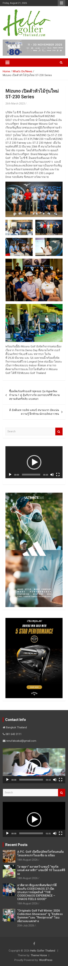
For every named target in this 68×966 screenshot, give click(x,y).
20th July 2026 (25, 925)
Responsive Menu (61, 3)
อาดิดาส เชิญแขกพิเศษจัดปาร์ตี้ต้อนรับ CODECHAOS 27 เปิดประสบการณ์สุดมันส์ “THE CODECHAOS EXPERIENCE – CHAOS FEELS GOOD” (37, 892)
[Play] (10, 474)
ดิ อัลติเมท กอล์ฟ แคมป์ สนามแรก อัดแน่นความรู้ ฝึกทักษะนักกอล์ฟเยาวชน (34, 411)
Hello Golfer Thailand (42, 950)
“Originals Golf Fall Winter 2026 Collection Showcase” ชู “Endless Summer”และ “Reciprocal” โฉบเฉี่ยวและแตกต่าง (40, 916)
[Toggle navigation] (7, 62)
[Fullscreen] (58, 474)
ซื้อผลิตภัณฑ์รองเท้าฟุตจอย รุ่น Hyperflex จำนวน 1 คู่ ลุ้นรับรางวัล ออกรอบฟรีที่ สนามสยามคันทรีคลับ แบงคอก (34, 395)
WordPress (45, 960)
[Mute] (52, 474)
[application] (34, 462)
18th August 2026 (27, 859)
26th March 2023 (15, 103)
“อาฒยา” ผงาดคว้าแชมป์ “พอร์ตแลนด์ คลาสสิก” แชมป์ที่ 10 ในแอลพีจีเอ (41, 870)
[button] (34, 462)
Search (59, 431)
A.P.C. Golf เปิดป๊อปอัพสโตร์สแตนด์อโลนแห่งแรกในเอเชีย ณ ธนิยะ (40, 853)
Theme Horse (39, 955)
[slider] (31, 474)
